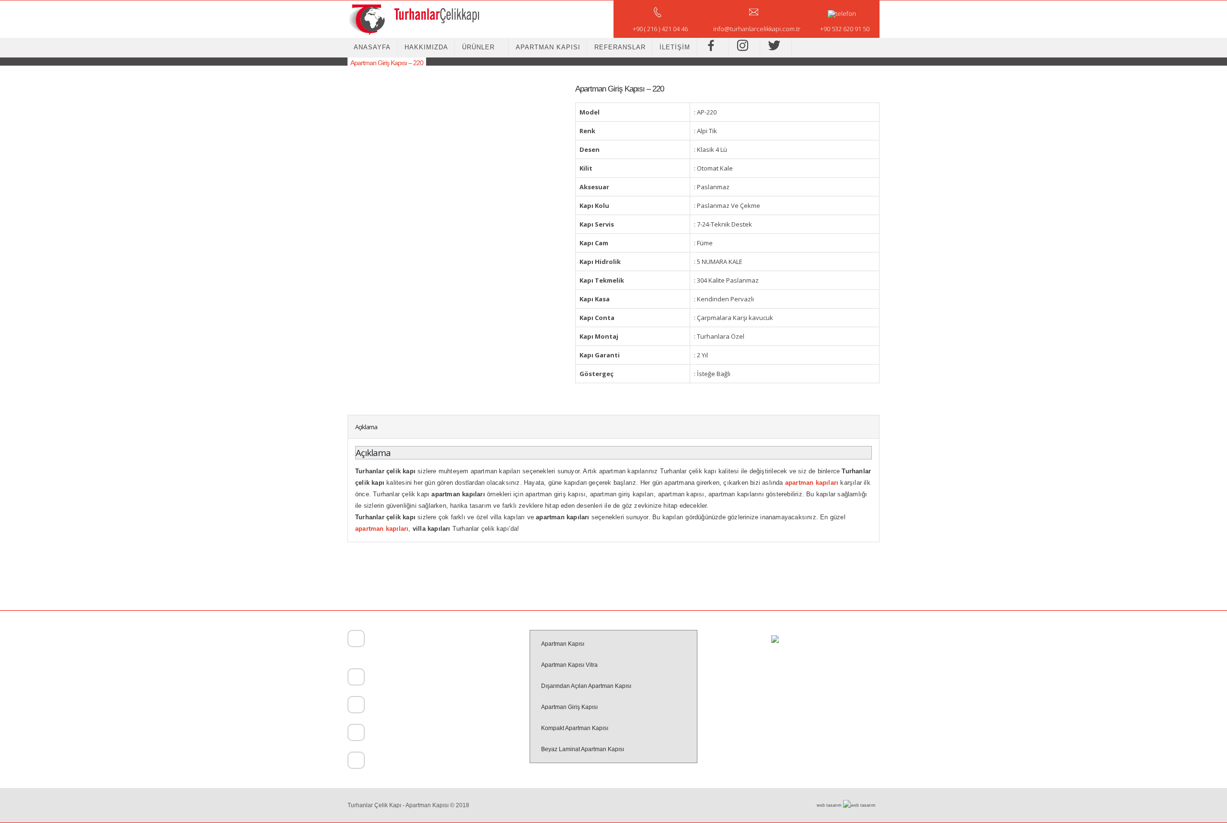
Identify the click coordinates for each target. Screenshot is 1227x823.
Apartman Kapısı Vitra (569, 665)
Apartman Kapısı (562, 643)
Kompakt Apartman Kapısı (574, 728)
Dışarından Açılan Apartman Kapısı (586, 686)
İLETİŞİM (675, 47)
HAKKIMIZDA (426, 47)
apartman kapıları (811, 482)
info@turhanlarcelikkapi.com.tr (405, 761)
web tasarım (830, 805)
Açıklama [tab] (366, 427)
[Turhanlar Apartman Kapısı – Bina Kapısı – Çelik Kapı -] (413, 19)
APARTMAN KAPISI (548, 47)
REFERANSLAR (620, 47)
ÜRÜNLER (478, 47)
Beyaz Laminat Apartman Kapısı (582, 749)
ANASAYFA (372, 47)
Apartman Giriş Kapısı (569, 707)
